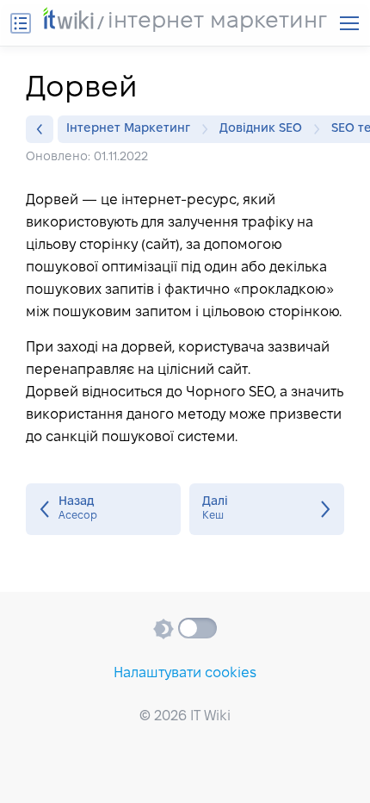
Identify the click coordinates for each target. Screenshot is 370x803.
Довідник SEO (260, 128)
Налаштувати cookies (185, 673)
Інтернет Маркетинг (128, 128)
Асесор (103, 509)
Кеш (266, 509)
